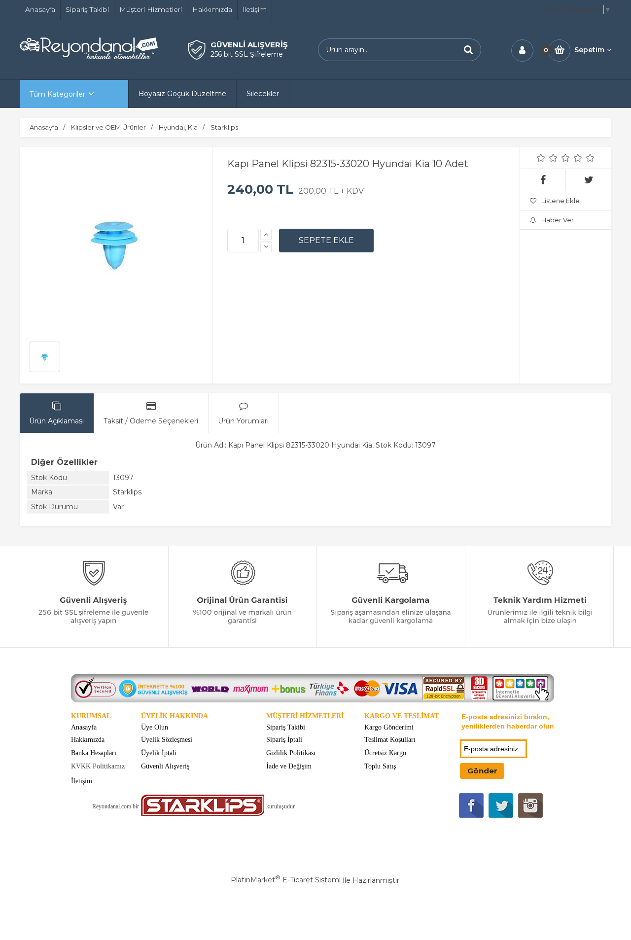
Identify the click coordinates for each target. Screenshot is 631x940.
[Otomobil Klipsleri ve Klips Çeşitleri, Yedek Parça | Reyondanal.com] (89, 56)
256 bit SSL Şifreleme (246, 54)
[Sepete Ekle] (326, 240)
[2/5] (547, 158)
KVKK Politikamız (98, 766)
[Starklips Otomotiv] (202, 813)
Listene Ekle (560, 201)
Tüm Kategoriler (57, 94)
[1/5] (541, 158)
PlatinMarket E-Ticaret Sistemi (286, 879)
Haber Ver (557, 220)
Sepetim (589, 49)
